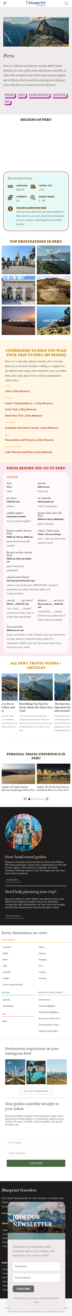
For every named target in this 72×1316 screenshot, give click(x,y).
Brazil (5, 1242)
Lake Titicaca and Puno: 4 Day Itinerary (28, 452)
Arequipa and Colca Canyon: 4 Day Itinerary (31, 427)
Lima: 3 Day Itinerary (17, 391)
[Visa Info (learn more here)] (10, 208)
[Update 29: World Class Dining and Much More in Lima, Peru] (53, 774)
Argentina (7, 1230)
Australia (7, 1234)
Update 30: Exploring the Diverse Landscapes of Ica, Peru (18, 788)
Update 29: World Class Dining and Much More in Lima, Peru (53, 788)
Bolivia (6, 1238)
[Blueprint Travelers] (36, 3)
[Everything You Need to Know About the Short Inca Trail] (36, 687)
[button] (6, 3)
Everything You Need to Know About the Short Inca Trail (36, 707)
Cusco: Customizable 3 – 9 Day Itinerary (29, 403)
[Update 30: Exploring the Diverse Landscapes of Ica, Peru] (18, 774)
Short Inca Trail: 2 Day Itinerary (23, 415)
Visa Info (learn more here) (31, 208)
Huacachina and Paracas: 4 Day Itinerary (29, 439)
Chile (5, 1246)
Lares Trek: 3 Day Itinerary (21, 409)
